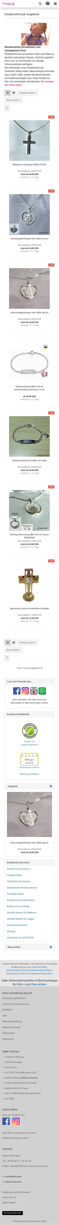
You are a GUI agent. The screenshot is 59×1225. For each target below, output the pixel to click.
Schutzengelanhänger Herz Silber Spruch (29, 312)
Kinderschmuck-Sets (42, 973)
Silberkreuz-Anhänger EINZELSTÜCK (29, 164)
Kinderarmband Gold (16, 970)
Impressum (8, 1039)
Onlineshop (18, 1221)
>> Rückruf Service (12, 1181)
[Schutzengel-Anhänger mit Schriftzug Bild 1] (29, 814)
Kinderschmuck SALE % (19, 869)
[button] (8, 93)
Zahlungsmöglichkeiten (14, 998)
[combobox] (27, 93)
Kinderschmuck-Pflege (18, 906)
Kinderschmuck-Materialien (20, 900)
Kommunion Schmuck (18, 973)
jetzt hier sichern (36, 984)
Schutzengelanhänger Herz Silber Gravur (29, 238)
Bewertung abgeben (29, 774)
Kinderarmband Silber (40, 970)
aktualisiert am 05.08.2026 (20, 937)
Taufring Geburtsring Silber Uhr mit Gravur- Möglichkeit (29, 536)
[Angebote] (51, 786)
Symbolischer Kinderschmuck (22, 887)
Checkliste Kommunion (19, 881)
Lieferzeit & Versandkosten (15, 1004)
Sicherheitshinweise (17, 925)
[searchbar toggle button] (40, 4)
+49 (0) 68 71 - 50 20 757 (19, 1161)
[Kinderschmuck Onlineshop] (7, 4)
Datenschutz (8, 1033)
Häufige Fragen (14, 875)
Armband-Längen (15, 894)
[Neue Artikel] (51, 947)
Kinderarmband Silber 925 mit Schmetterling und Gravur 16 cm (29, 388)
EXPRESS (7, 1009)
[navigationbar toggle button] (55, 4)
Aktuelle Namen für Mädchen (21, 912)
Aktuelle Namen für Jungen (20, 919)
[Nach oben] (50, 1220)
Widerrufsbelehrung (12, 1021)
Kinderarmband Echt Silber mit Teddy (29, 460)
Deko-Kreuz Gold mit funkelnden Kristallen (29, 608)
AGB (4, 1015)
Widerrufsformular (11, 1027)
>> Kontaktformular (12, 1176)
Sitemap (11, 931)
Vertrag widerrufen (12, 1213)
